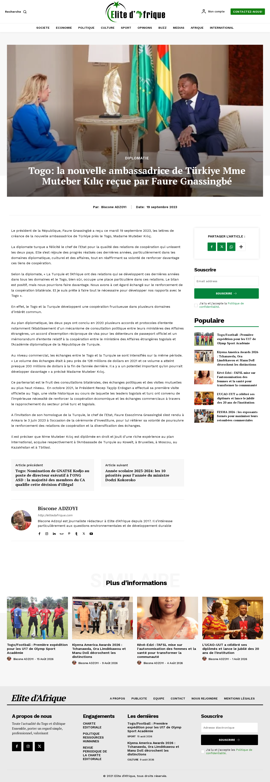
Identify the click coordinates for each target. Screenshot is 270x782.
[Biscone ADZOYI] (21, 520)
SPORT (131, 736)
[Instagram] (46, 532)
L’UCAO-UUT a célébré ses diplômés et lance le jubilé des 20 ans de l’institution (236, 398)
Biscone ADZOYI (113, 207)
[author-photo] (9, 658)
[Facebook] (39, 532)
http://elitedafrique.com (55, 515)
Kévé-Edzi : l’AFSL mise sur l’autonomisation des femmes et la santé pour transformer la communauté (237, 379)
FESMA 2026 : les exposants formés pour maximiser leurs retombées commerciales (237, 416)
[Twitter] (83, 532)
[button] (16, 11)
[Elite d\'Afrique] (135, 11)
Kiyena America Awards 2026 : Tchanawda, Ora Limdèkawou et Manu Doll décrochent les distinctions (237, 358)
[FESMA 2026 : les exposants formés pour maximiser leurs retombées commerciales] (204, 416)
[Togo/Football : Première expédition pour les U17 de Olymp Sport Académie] (204, 339)
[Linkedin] (54, 532)
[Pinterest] (69, 532)
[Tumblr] (76, 532)
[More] (241, 247)
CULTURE (133, 759)
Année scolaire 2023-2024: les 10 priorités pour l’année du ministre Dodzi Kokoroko (137, 475)
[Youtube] (91, 532)
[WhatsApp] (231, 247)
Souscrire (224, 293)
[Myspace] (61, 532)
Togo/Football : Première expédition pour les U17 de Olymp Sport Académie (236, 339)
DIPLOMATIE (137, 158)
